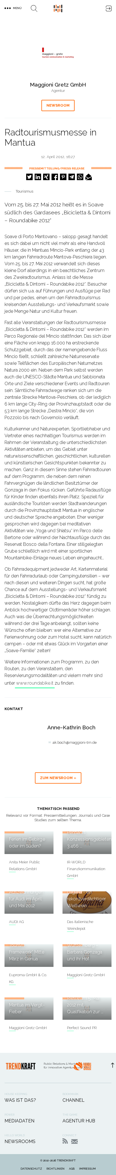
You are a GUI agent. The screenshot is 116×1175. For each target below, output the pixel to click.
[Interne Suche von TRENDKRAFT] (34, 8)
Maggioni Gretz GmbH (86, 975)
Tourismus (24, 191)
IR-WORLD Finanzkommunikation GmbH (86, 869)
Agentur (58, 91)
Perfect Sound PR (82, 1028)
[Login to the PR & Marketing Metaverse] (108, 8)
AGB (72, 1168)
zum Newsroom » (58, 778)
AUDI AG (16, 922)
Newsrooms (20, 1141)
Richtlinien (55, 1168)
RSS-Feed (65, 1141)
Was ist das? (20, 1100)
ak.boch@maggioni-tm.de (75, 742)
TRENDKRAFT (66, 1160)
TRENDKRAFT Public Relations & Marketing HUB (58, 8)
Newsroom (58, 105)
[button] (29, 177)
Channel (73, 1100)
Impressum (87, 1168)
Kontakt (74, 1141)
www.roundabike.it (34, 683)
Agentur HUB (79, 1121)
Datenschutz (31, 1168)
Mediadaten (19, 1121)
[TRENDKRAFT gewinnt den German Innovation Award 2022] (82, 1068)
